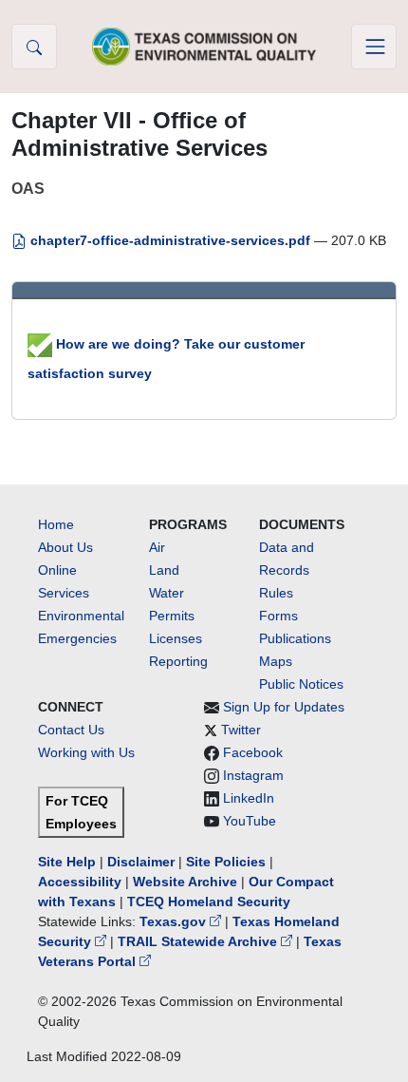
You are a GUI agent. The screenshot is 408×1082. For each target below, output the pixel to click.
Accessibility (81, 881)
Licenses (175, 638)
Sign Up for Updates (283, 706)
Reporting (178, 661)
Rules (276, 592)
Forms (278, 615)
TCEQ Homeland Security (208, 901)
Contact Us (71, 729)
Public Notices (301, 684)
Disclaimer (141, 861)
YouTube (249, 820)
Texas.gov (174, 921)
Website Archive (185, 881)
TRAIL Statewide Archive (199, 941)
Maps (275, 661)
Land (164, 570)
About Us (65, 547)
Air (157, 547)
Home (56, 524)
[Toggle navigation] (374, 46)
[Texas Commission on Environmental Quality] (204, 46)
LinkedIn (248, 798)
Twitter (241, 729)
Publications (295, 638)
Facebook (253, 752)
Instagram (253, 775)
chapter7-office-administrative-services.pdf (170, 240)
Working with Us (86, 752)
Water (166, 592)
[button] (34, 46)
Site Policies (226, 861)
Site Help (67, 861)
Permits (172, 615)
